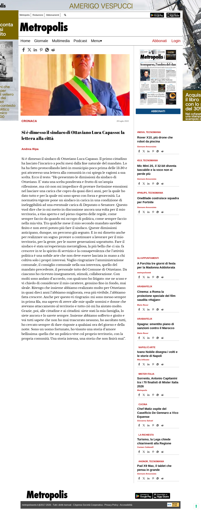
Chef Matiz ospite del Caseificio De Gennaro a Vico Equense (157, 412)
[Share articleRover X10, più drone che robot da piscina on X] (144, 151)
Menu (95, 41)
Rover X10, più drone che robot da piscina (155, 139)
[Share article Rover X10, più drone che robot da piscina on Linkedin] (148, 151)
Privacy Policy (111, 505)
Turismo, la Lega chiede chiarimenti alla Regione (154, 441)
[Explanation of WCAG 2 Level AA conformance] (173, 506)
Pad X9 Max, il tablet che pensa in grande (154, 468)
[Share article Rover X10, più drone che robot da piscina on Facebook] (139, 151)
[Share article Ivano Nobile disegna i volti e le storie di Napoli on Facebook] (139, 364)
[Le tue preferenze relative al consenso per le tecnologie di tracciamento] (196, 506)
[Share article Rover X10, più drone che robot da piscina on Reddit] (162, 151)
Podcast (80, 41)
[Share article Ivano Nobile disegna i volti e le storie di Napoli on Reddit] (162, 364)
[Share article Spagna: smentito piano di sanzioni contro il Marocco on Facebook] (139, 337)
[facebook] (23, 50)
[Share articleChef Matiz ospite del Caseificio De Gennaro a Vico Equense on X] (144, 425)
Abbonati (159, 41)
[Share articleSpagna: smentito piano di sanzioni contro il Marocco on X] (144, 337)
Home (25, 41)
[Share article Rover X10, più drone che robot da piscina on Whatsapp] (158, 151)
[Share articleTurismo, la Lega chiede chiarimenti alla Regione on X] (144, 451)
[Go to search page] (65, 15)
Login (175, 41)
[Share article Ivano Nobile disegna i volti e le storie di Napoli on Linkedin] (148, 364)
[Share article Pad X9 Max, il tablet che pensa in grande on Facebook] (139, 478)
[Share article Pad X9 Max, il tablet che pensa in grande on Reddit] (162, 478)
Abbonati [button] (158, 111)
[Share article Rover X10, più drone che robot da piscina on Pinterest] (153, 151)
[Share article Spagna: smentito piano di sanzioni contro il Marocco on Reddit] (162, 337)
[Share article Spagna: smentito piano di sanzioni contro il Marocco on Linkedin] (148, 337)
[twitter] (29, 50)
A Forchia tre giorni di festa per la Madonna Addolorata (156, 265)
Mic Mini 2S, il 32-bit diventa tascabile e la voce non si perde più (156, 169)
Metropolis (25, 15)
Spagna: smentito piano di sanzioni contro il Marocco (155, 326)
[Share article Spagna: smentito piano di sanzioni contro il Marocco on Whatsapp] (158, 337)
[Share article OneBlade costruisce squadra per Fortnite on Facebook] (139, 212)
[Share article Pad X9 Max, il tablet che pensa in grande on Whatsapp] (158, 478)
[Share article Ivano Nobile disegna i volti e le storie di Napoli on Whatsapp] (158, 364)
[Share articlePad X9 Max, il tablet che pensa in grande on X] (144, 478)
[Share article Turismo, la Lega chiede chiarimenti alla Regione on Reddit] (162, 451)
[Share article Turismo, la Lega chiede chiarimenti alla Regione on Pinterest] (153, 451)
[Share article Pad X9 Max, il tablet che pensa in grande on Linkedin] (148, 478)
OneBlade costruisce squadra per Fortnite (158, 200)
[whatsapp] (47, 50)
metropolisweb (144, 272)
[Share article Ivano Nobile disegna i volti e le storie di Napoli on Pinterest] (153, 364)
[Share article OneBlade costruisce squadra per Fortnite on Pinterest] (153, 212)
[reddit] (53, 50)
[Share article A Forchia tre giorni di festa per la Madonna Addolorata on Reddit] (162, 277)
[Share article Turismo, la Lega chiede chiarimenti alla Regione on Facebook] (139, 451)
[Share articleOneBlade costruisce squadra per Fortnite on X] (144, 212)
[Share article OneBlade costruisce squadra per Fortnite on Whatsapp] (158, 212)
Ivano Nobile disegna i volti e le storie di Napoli (157, 353)
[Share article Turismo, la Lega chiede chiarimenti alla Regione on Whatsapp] (158, 451)
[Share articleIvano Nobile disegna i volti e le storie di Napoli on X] (144, 364)
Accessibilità (126, 505)
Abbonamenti (52, 15)
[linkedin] (35, 50)
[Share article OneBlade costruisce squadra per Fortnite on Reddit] (162, 212)
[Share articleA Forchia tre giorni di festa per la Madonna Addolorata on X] (144, 277)
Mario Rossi (142, 305)
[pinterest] (41, 50)
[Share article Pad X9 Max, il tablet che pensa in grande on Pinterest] (153, 478)
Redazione (38, 15)
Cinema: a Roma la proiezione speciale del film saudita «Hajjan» (156, 295)
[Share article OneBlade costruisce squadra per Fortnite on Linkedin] (148, 212)
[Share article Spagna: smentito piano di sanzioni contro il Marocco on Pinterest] (153, 337)
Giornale (41, 41)
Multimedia (61, 41)
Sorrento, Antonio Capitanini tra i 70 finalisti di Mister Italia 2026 (157, 382)
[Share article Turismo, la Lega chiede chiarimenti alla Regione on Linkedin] (148, 451)
